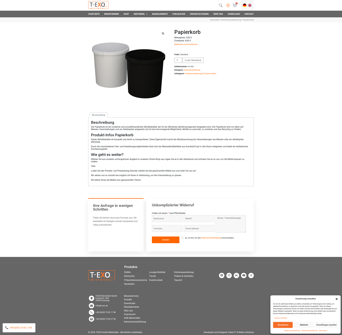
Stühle (127, 272)
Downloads (234, 14)
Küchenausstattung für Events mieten (200, 73)
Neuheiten (129, 284)
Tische (152, 276)
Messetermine (111, 14)
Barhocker (129, 276)
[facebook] (221, 275)
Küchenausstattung (231, 20)
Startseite (94, 14)
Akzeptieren (283, 325)
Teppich (178, 280)
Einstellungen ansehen (326, 325)
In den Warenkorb (193, 60)
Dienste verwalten (280, 318)
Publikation (178, 14)
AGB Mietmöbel (132, 318)
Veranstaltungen (199, 14)
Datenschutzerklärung (292, 331)
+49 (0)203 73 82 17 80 (106, 312)
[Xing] (251, 275)
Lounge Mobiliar (157, 272)
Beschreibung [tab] (98, 115)
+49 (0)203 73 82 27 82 (106, 319)
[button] (336, 298)
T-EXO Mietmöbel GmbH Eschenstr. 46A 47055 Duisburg (106, 298)
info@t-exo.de (102, 306)
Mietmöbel (139, 14)
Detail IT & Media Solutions (241, 332)
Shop (126, 14)
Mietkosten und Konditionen (186, 44)
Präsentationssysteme (135, 280)
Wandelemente (160, 14)
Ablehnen (304, 325)
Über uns (218, 14)
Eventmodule (155, 280)
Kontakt (249, 14)
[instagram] (229, 275)
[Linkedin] (236, 275)
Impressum (323, 331)
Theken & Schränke (183, 276)
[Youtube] (243, 275)
